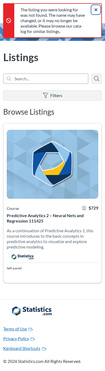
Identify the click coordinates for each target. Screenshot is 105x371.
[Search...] (45, 79)
